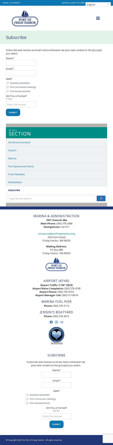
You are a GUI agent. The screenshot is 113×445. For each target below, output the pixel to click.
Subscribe (14, 190)
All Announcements (19, 142)
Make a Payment (11, 2)
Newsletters (15, 182)
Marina (12, 158)
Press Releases (16, 174)
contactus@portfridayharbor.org (56, 233)
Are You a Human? (16, 97)
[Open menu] (98, 18)
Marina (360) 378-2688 (73, 2)
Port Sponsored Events (21, 166)
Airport (12, 150)
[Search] (101, 198)
